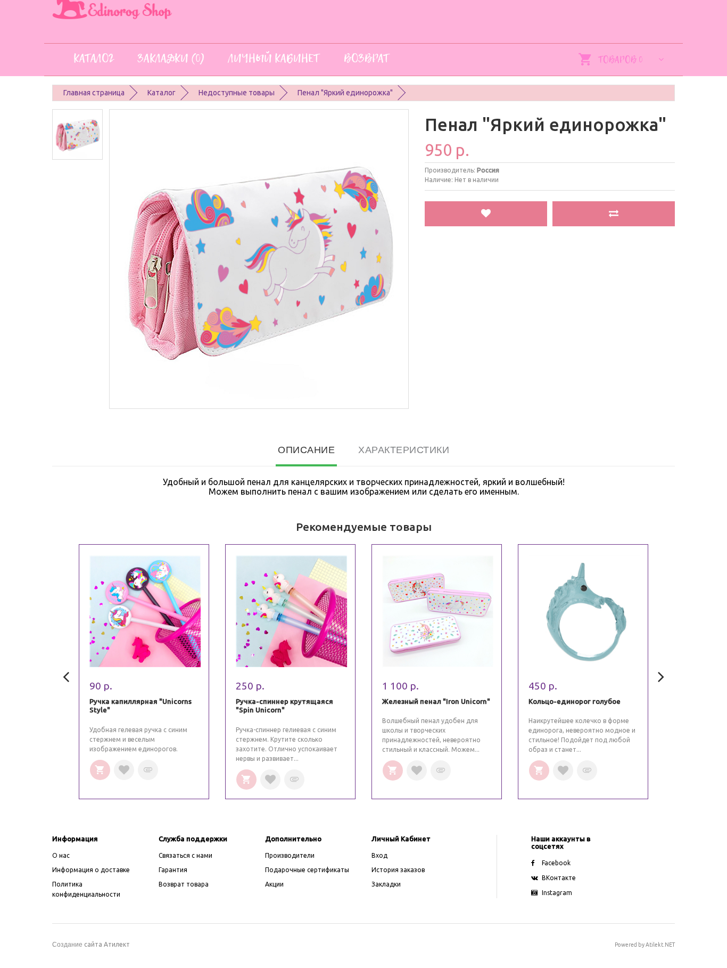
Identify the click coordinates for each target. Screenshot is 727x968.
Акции (274, 884)
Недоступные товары (237, 92)
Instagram (557, 892)
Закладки (386, 884)
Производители (290, 855)
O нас (61, 855)
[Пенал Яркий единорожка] (77, 134)
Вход (379, 855)
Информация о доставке (91, 869)
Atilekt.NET (660, 944)
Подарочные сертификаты (307, 869)
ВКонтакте (559, 877)
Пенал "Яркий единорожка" (345, 92)
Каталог (161, 92)
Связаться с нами (185, 855)
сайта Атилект (91, 944)
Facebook (556, 862)
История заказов (398, 869)
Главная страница (94, 92)
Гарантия (173, 869)
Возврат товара (184, 884)
